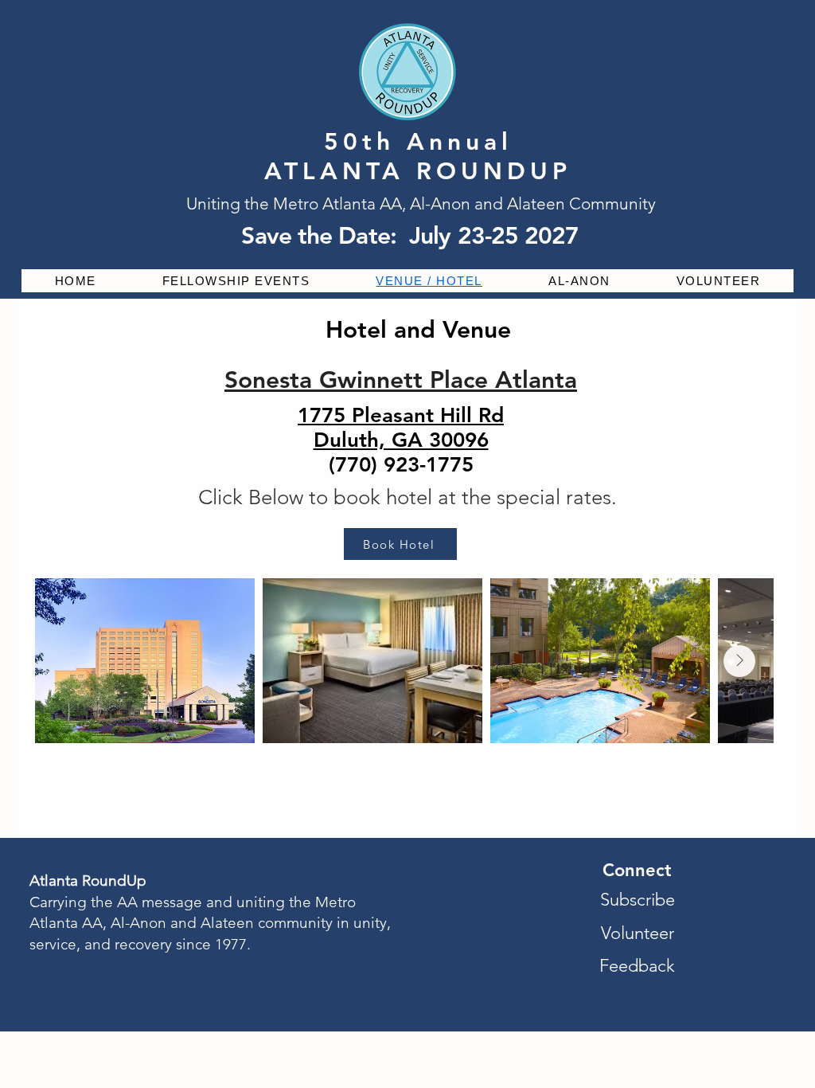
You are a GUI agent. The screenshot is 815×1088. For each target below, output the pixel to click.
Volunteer (637, 933)
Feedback (637, 965)
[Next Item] (739, 661)
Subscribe (637, 899)
